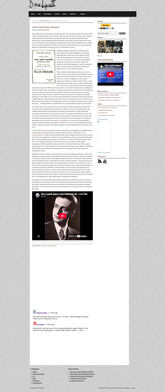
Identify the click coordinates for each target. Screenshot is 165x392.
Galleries (72, 14)
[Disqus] (62, 279)
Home (33, 14)
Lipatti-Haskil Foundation (105, 110)
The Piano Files (103, 112)
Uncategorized (37, 383)
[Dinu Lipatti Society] (104, 151)
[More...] (100, 55)
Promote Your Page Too (104, 152)
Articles (57, 14)
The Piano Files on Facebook (107, 115)
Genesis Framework (116, 388)
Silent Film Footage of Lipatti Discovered (110, 97)
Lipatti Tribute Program (77, 381)
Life (39, 14)
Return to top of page (37, 388)
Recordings (47, 14)
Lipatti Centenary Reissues (78, 378)
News (65, 14)
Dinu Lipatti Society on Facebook (108, 107)
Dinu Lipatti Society (103, 119)
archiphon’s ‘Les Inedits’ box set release (64, 120)
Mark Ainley (46, 30)
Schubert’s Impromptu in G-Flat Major (109, 100)
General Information (39, 374)
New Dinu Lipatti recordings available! (109, 95)
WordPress (127, 388)
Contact (82, 14)
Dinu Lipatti (81, 5)
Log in (133, 388)
